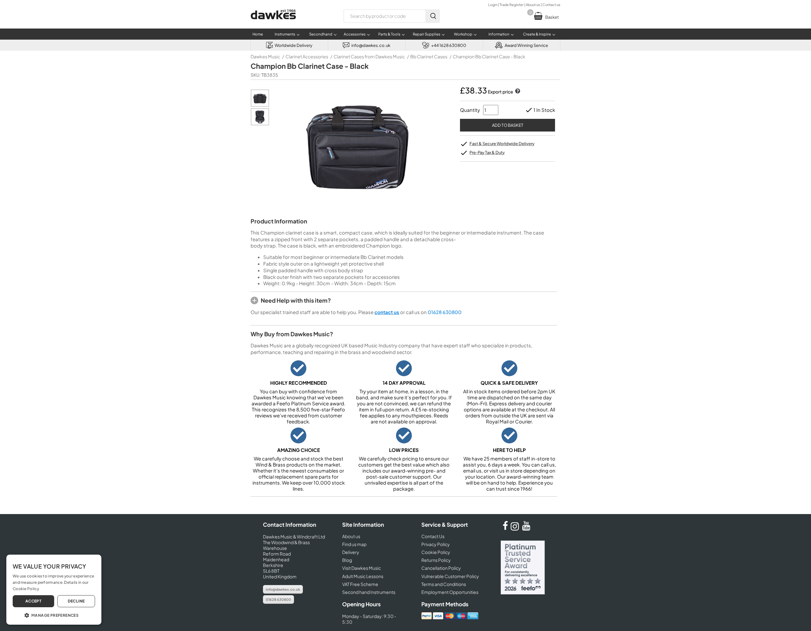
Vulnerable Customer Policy (450, 576)
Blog (347, 560)
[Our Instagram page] (516, 528)
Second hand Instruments (368, 592)
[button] (54, 614)
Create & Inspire (537, 34)
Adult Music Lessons (362, 576)
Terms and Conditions (443, 584)
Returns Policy (436, 560)
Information (499, 34)
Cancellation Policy (441, 568)
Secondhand (320, 34)
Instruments (285, 34)
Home (257, 34)
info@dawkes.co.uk (283, 589)
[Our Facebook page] (505, 528)
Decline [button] (76, 601)
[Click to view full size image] (260, 104)
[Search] (432, 16)
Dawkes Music (265, 56)
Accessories (355, 34)
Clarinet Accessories (306, 56)
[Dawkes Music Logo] (273, 23)
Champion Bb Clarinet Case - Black (489, 56)
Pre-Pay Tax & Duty (487, 152)
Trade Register (512, 5)
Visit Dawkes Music (361, 568)
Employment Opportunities (449, 592)
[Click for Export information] (517, 91)
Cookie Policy (435, 552)
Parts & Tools (389, 34)
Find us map (354, 544)
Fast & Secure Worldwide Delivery (501, 143)
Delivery (350, 552)
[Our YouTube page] (526, 528)
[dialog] (53, 590)
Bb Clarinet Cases (428, 56)
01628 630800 (445, 312)
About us (533, 5)
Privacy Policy (435, 544)
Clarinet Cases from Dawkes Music (369, 56)
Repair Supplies (426, 34)
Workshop (463, 34)
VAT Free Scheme (360, 584)
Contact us (551, 5)
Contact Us (432, 536)
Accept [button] (33, 601)
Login (492, 5)
